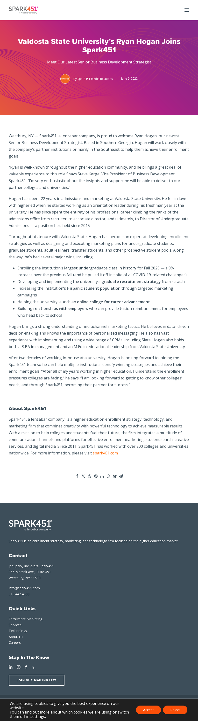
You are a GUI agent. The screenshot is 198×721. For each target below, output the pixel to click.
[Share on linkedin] (102, 476)
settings (37, 716)
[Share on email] (121, 476)
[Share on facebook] (77, 476)
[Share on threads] (89, 476)
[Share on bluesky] (115, 476)
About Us (16, 636)
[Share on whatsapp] (108, 476)
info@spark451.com (24, 588)
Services (15, 625)
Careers (15, 642)
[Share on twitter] (83, 476)
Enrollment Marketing (25, 619)
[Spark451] (23, 10)
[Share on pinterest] (96, 476)
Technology (18, 630)
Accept (148, 709)
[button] (187, 10)
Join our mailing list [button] (36, 680)
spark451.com (105, 453)
